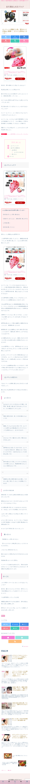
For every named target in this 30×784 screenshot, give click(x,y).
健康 (4, 615)
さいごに (12, 156)
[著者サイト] (8, 637)
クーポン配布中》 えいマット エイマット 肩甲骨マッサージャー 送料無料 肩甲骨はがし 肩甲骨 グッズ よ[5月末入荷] (14, 72)
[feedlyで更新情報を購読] (22, 637)
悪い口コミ (14, 154)
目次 (13, 142)
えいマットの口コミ (15, 148)
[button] (26, 383)
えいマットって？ (14, 145)
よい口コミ (14, 150)
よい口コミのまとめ (18, 152)
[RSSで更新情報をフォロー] (15, 641)
